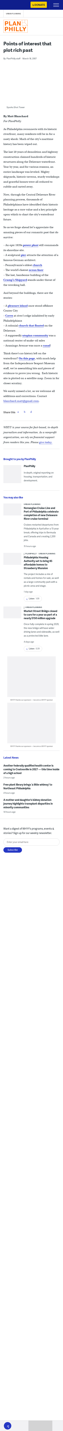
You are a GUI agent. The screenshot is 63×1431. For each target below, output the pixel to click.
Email (31, 412)
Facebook (18, 412)
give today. (45, 442)
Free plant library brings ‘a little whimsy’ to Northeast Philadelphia (27, 786)
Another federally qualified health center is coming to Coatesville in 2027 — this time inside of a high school (31, 769)
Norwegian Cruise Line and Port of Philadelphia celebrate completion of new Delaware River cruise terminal (41, 513)
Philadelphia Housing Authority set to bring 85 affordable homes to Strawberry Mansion (38, 562)
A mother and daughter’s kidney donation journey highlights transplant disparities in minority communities (28, 803)
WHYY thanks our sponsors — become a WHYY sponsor (31, 700)
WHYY (12, 5)
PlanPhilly (29, 466)
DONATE (39, 5)
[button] (7, 1426)
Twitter (24, 412)
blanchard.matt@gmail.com (21, 401)
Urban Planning (13, 14)
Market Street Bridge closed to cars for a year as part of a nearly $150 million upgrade (40, 614)
